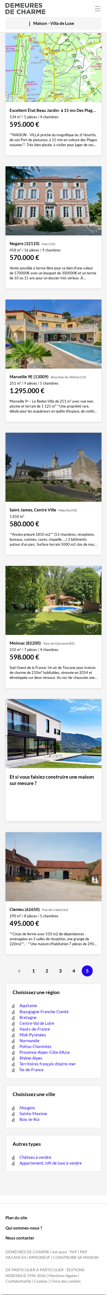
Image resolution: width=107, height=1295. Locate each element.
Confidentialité (18, 1281)
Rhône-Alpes (31, 1057)
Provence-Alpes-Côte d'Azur (44, 1052)
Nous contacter (19, 1237)
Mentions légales (63, 1275)
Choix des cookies (65, 1281)
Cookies (40, 1281)
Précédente (20, 970)
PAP (73, 1252)
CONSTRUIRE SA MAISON (75, 1257)
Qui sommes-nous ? (23, 1227)
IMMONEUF (39, 1257)
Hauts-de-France (34, 1028)
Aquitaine (28, 1005)
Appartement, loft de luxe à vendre (50, 1162)
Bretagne (27, 1017)
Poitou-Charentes (35, 1046)
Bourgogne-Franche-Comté (44, 1011)
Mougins (27, 1107)
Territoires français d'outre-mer (47, 1063)
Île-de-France (31, 1069)
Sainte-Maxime (33, 1113)
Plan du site (16, 1217)
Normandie (29, 1040)
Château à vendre (35, 1157)
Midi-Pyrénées (32, 1034)
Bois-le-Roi (29, 1119)
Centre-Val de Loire (36, 1023)
